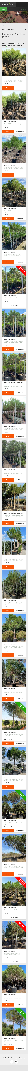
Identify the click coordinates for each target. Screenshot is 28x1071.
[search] (23, 9)
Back (4, 25)
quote (8, 87)
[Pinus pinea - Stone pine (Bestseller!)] (14, 366)
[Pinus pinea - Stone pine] (14, 61)
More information (20, 88)
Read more (5, 46)
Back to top (14, 1068)
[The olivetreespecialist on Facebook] (12, 1063)
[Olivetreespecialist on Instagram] (16, 1062)
